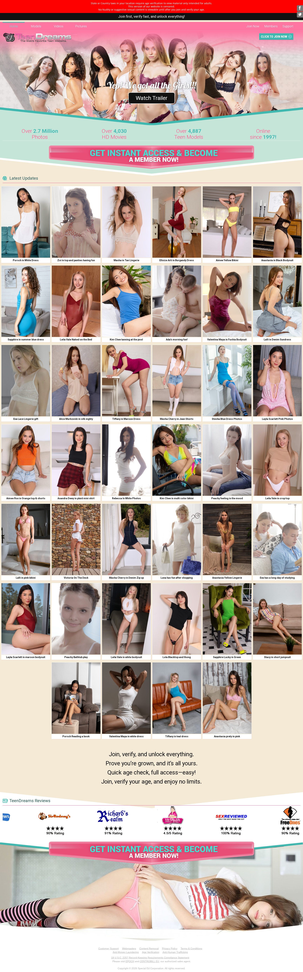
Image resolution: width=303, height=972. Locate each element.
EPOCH (130, 961)
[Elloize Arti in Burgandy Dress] (176, 222)
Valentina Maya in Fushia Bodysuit (227, 339)
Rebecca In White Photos (126, 498)
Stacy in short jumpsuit (277, 657)
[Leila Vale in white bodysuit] (126, 619)
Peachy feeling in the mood (227, 498)
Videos (58, 26)
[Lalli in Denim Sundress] (277, 301)
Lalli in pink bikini (26, 577)
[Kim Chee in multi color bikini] (176, 460)
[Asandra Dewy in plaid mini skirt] (76, 460)
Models (36, 26)
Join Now (252, 26)
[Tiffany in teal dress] (176, 698)
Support (287, 26)
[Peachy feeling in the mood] (227, 460)
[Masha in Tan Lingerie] (126, 222)
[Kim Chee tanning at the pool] (126, 301)
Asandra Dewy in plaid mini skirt (76, 498)
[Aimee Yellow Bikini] (227, 222)
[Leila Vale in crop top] (277, 460)
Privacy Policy (169, 948)
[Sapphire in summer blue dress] (25, 301)
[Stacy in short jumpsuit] (277, 619)
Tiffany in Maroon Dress (126, 419)
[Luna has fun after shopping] (176, 539)
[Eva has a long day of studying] (277, 539)
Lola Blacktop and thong (177, 657)
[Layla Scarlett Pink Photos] (277, 380)
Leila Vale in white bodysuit (126, 657)
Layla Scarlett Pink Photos (277, 419)
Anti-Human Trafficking (175, 952)
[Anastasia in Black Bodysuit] (277, 222)
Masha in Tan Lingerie (126, 260)
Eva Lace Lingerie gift (25, 419)
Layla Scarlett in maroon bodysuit (25, 657)
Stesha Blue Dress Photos (227, 419)
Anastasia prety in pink (227, 736)
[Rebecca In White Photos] (126, 460)
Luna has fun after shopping (177, 577)
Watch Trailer (151, 98)
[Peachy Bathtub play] (76, 619)
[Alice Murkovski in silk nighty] (76, 380)
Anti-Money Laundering (126, 952)
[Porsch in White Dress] (25, 222)
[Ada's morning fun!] (176, 301)
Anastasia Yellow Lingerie (227, 577)
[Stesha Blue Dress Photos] (227, 380)
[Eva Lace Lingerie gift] (25, 380)
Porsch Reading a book (76, 736)
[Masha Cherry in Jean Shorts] (176, 380)
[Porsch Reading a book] (76, 698)
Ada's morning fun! (177, 339)
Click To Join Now (274, 36)
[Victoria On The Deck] (76, 539)
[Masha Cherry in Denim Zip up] (126, 539)
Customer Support (108, 948)
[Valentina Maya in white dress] (126, 698)
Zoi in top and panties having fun (76, 260)
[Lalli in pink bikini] (25, 539)
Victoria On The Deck (76, 577)
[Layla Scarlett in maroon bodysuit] (25, 619)
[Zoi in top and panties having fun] (76, 222)
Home (13, 26)
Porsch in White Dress (26, 260)
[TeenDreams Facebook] (300, 8)
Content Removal (149, 948)
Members (271, 26)
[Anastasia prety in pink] (227, 698)
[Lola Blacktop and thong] (176, 619)
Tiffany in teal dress (176, 736)
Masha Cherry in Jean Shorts (176, 419)
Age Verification (150, 952)
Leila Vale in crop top (277, 498)
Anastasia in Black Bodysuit (277, 260)
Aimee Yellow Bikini (227, 260)
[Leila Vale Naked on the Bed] (76, 301)
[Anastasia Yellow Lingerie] (227, 539)
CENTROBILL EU (149, 961)
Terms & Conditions (191, 948)
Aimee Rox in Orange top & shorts (25, 498)
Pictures (81, 26)
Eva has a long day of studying (277, 577)
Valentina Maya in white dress (126, 736)
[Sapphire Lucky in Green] (227, 619)
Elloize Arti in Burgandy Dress (176, 260)
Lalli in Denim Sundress (277, 339)
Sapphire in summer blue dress (26, 339)
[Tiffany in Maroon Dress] (126, 380)
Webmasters (129, 948)
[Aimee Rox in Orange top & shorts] (25, 460)
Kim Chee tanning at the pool (126, 339)
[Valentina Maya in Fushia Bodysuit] (227, 301)
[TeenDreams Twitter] (300, 15)
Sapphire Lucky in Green (227, 657)
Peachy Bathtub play (76, 657)
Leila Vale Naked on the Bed (76, 339)
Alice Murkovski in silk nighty (76, 419)
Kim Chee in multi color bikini (177, 498)
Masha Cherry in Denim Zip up (126, 577)
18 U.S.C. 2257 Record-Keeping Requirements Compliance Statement (150, 957)
